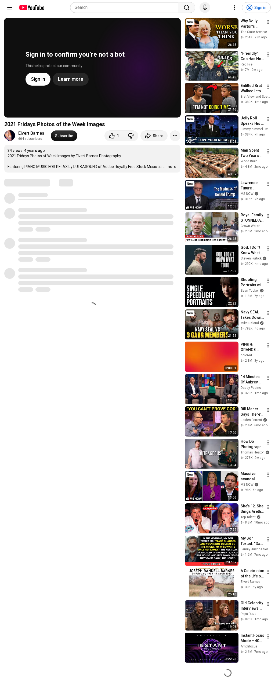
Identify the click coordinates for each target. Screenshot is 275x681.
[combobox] (126, 7)
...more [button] (169, 166)
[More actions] (175, 135)
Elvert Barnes (31, 133)
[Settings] (234, 7)
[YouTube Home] (31, 7)
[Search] (186, 7)
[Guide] (9, 7)
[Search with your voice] (205, 7)
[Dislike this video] (130, 135)
